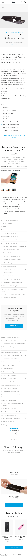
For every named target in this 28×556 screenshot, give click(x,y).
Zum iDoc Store (14, 547)
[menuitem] (22, 2)
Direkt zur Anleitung (14, 44)
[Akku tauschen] (14, 463)
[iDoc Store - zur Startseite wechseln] (14, 2)
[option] (14, 179)
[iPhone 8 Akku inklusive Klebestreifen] (7, 527)
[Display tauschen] (14, 487)
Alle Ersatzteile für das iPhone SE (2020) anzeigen (15, 136)
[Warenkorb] (25, 2)
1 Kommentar (14, 439)
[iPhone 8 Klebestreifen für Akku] (20, 527)
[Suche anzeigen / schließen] (22, 2)
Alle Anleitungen (14, 505)
